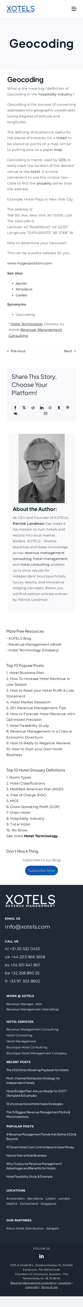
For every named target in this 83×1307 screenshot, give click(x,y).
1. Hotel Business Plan (25, 673)
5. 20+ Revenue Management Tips (36, 708)
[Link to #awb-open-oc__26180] (74, 9)
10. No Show (16, 830)
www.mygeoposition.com (29, 263)
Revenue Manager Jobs (24, 1004)
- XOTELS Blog (18, 638)
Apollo (21, 283)
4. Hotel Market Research (28, 702)
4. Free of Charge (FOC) (26, 795)
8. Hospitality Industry (25, 819)
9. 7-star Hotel (18, 824)
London (64, 1198)
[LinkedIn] (42, 408)
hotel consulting (34, 565)
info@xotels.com (27, 926)
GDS (62, 160)
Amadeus (24, 289)
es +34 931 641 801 (22, 965)
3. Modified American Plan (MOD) (34, 789)
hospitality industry (56, 94)
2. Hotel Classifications (25, 783)
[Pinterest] (68, 408)
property (44, 183)
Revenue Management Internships (32, 1009)
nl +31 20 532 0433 (22, 948)
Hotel (61, 138)
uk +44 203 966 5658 (25, 957)
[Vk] (15, 414)
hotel (35, 172)
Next (68, 351)
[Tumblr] (59, 408)
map (58, 150)
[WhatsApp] (50, 408)
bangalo (52, 1228)
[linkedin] (41, 1256)
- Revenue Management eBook (34, 644)
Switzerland (29, 1204)
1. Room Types (18, 777)
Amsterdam (15, 1198)
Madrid (11, 1204)
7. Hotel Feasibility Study (27, 726)
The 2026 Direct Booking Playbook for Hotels (37, 1070)
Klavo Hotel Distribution (25, 1228)
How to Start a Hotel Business (26, 1155)
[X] (24, 408)
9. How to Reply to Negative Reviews (38, 743)
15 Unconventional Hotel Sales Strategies (34, 1104)
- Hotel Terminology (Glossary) (32, 650)
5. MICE (12, 801)
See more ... (33, 836)
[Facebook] (15, 408)
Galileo (21, 295)
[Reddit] (33, 408)
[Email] (45, 414)
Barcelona (35, 1198)
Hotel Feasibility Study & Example (29, 1176)
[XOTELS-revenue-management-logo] (20, 4)
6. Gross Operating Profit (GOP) (33, 807)
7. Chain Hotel (18, 813)
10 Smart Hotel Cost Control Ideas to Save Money (40, 1147)
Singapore (48, 1204)
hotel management (50, 559)
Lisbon (51, 1198)
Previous (18, 351)
